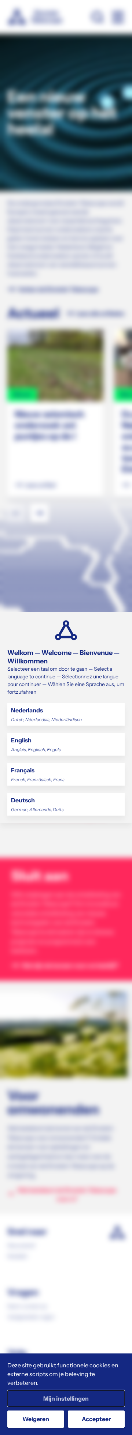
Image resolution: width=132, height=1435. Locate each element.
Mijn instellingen (66, 1398)
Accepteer (96, 1419)
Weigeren (35, 1419)
